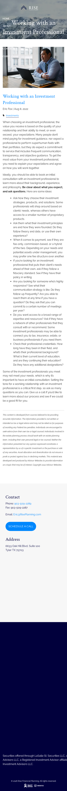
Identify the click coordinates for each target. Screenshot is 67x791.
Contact (9, 48)
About (7, 26)
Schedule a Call (20, 526)
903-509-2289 (22, 503)
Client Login (10, 56)
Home (6, 18)
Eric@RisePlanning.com (27, 514)
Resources (9, 41)
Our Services (11, 33)
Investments (12, 115)
